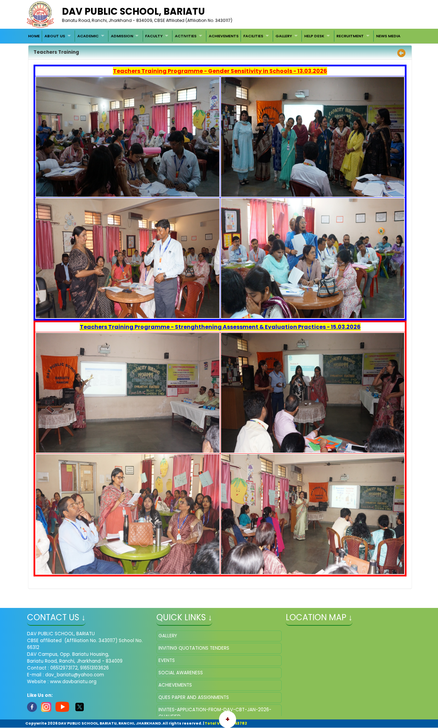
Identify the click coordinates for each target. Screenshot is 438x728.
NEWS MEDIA (388, 36)
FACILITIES (253, 36)
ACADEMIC (88, 36)
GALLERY (283, 36)
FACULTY (154, 36)
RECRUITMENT (350, 36)
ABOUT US (54, 36)
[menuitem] (34, 35)
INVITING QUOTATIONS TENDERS (193, 648)
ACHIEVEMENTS (224, 36)
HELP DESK (314, 36)
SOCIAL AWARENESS (180, 673)
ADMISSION (122, 36)
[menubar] (214, 35)
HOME (34, 36)
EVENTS (166, 660)
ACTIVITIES (185, 36)
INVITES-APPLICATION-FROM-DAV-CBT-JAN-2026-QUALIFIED (214, 713)
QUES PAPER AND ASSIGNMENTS (193, 697)
